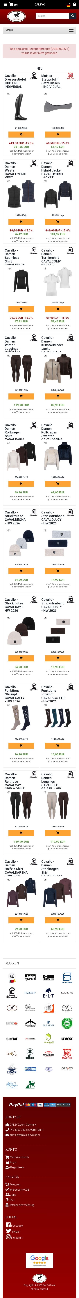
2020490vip (21, 215)
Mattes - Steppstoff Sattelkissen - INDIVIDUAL (51, 81)
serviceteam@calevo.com (24, 1134)
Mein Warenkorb (19, 1157)
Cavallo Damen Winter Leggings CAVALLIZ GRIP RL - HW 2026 (14, 348)
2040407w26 (57, 914)
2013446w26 (21, 826)
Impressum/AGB (19, 1189)
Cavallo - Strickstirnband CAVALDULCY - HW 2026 (52, 517)
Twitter (15, 1231)
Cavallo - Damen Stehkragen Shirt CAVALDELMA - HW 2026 (51, 871)
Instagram (17, 1237)
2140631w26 (57, 739)
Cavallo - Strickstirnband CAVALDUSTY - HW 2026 (52, 605)
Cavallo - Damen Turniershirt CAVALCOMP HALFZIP (51, 257)
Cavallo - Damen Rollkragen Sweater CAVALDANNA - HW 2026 (51, 434)
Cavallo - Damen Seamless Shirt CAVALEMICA (15, 257)
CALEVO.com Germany (23, 1124)
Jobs (13, 1194)
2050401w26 (21, 564)
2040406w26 (21, 914)
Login (13, 1162)
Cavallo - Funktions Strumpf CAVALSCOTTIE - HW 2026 (53, 694)
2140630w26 (21, 739)
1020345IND (58, 128)
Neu (39, 68)
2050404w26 (57, 652)
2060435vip (58, 302)
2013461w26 (21, 390)
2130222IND (21, 128)
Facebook (17, 1225)
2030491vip (58, 215)
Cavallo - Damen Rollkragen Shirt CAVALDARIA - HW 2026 (14, 434)
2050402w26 (57, 564)
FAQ (12, 1199)
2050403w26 (21, 652)
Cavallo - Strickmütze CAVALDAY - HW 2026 (14, 605)
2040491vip (21, 302)
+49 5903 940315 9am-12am (26, 1129)
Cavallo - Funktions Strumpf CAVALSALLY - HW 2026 (15, 694)
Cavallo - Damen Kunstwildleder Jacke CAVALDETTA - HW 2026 (52, 347)
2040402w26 (21, 477)
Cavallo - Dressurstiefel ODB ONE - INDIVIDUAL (15, 81)
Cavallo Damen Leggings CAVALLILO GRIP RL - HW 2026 (51, 783)
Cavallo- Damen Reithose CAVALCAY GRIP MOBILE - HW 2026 (14, 783)
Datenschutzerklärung (21, 1205)
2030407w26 (57, 390)
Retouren (14, 1184)
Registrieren (17, 1167)
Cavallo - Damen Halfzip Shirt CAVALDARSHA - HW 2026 (16, 869)
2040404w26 (57, 477)
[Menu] (5, 4)
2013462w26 (57, 826)
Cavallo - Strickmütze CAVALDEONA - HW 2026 (15, 517)
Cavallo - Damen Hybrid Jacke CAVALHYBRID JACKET (52, 170)
